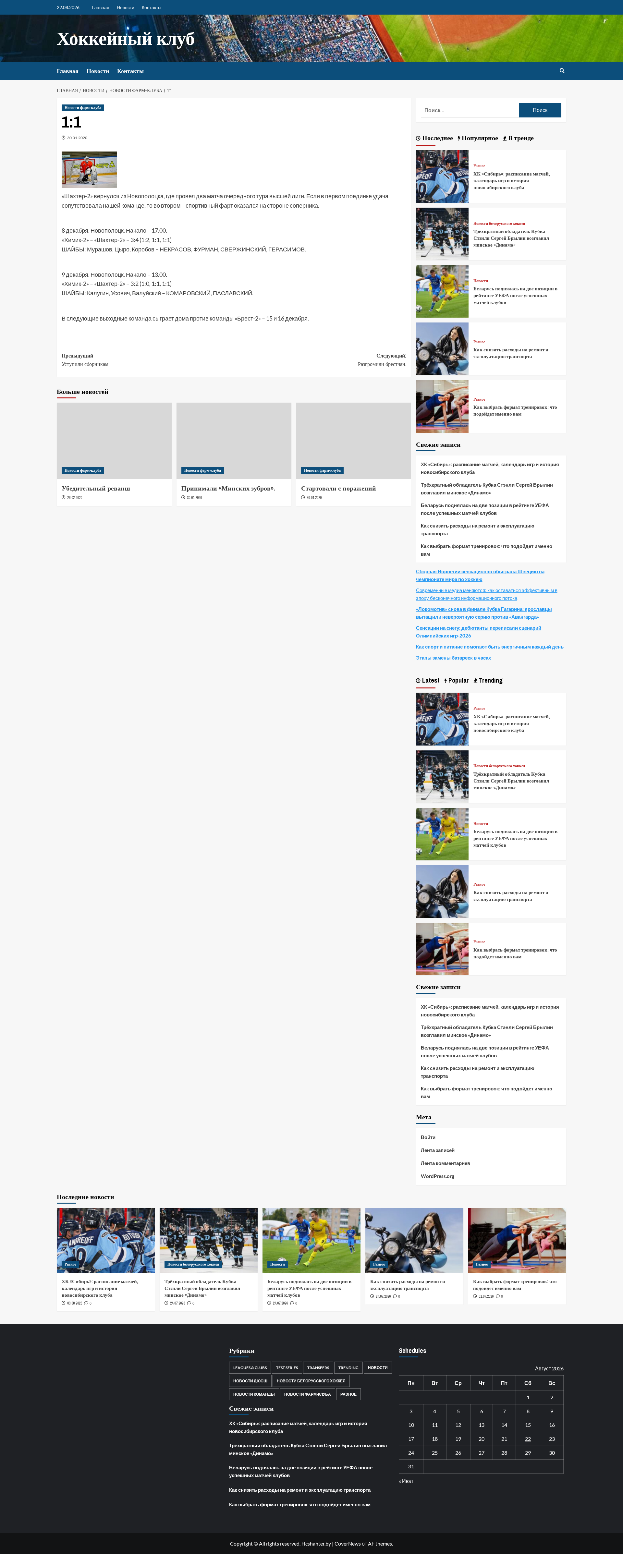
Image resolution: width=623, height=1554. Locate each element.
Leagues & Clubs (250, 1367)
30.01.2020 (77, 137)
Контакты (151, 7)
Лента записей (438, 1150)
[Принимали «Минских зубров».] (234, 441)
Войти (428, 1137)
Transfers (318, 1367)
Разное (479, 166)
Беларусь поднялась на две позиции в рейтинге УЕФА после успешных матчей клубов (515, 295)
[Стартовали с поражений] (353, 441)
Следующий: (382, 360)
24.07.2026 (177, 1303)
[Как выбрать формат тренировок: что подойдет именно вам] (442, 406)
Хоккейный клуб (126, 38)
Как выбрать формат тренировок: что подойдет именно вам (515, 410)
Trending (348, 1367)
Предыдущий (85, 360)
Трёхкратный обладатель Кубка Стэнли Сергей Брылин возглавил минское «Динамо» (511, 238)
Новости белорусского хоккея (499, 223)
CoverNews (348, 1543)
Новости (125, 7)
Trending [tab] (490, 680)
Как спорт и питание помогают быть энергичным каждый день (490, 647)
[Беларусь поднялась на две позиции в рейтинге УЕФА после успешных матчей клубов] (442, 290)
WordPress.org (437, 1176)
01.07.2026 (486, 1296)
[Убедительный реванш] (114, 441)
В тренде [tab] (520, 137)
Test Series (287, 1367)
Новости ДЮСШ (250, 1380)
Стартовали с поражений (338, 488)
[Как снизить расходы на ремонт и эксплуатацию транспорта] (442, 348)
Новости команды (254, 1394)
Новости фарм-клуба (83, 107)
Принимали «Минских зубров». (228, 488)
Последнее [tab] (437, 137)
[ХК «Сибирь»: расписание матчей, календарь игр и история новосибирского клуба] (442, 176)
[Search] (562, 71)
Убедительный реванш (96, 488)
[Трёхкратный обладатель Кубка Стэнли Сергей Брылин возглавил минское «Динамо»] (442, 233)
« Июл (406, 1481)
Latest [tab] (430, 680)
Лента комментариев (445, 1163)
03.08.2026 (74, 1303)
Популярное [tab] (479, 137)
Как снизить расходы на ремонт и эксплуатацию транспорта (510, 353)
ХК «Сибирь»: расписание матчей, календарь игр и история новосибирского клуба (511, 180)
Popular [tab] (458, 680)
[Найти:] (470, 110)
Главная (100, 7)
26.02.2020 (74, 497)
